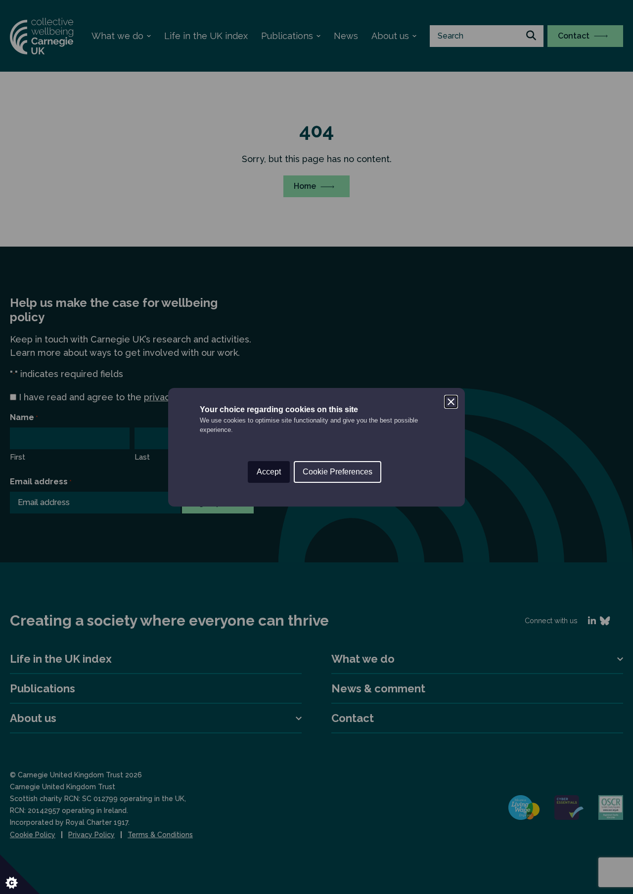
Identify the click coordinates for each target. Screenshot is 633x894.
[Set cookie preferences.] (20, 874)
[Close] (451, 402)
